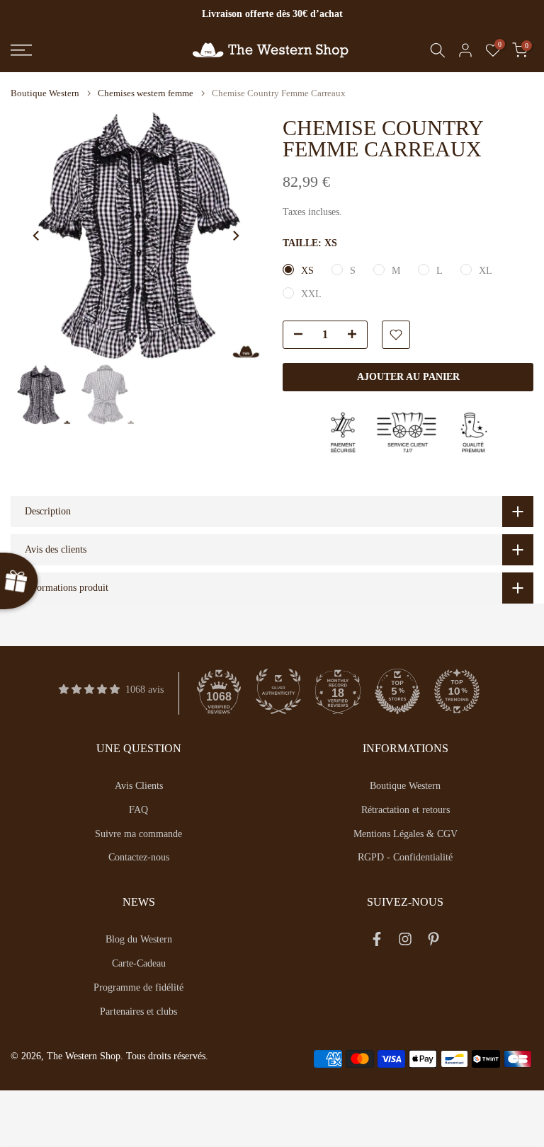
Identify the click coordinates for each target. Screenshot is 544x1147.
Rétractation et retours (405, 810)
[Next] (235, 235)
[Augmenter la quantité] (356, 335)
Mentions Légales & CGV (405, 834)
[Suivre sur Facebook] (377, 941)
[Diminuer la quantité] (294, 335)
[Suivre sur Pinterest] (433, 941)
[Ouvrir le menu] (91, 50)
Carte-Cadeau (139, 963)
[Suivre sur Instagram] (405, 941)
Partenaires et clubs (138, 1011)
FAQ (138, 810)
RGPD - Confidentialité (405, 857)
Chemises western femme (145, 93)
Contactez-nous (138, 857)
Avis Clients (139, 785)
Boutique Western (45, 93)
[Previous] (36, 235)
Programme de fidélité (138, 987)
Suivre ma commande (138, 834)
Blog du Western (139, 939)
